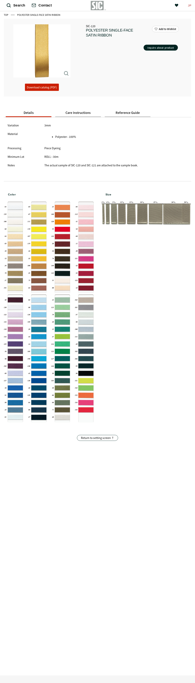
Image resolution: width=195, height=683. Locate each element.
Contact (45, 5)
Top (6, 14)
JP (189, 5)
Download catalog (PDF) (42, 87)
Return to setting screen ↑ (97, 438)
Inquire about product (160, 47)
